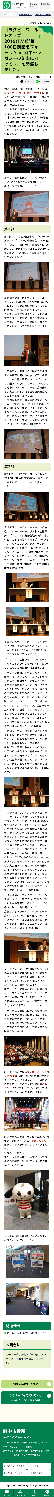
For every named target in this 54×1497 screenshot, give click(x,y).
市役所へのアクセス (15, 1473)
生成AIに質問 (34, 5)
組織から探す (37, 1473)
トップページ (25, 15)
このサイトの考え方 (15, 1466)
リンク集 (35, 1466)
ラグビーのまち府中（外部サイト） (27, 1333)
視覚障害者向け (45, 5)
